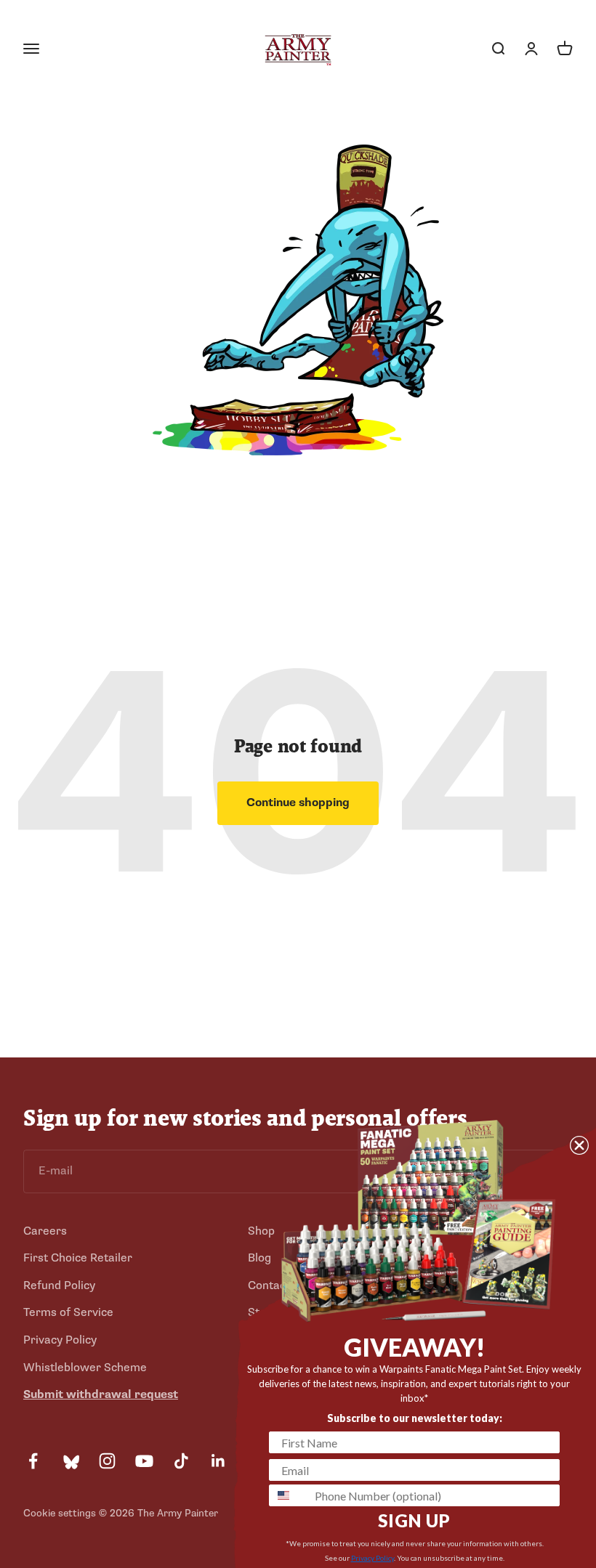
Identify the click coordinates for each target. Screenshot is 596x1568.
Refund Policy (59, 1285)
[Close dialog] (579, 1145)
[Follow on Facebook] (33, 1461)
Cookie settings (59, 1513)
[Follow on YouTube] (144, 1461)
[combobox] (288, 1495)
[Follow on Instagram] (107, 1461)
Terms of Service (68, 1312)
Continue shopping (298, 802)
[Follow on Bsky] (70, 1461)
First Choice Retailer (77, 1258)
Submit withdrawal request (100, 1394)
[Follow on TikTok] (181, 1461)
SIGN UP (414, 1520)
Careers (45, 1231)
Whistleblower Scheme (85, 1367)
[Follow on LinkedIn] (218, 1461)
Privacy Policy (60, 1340)
